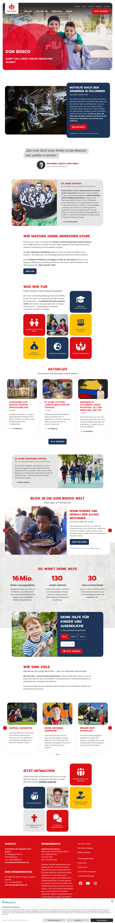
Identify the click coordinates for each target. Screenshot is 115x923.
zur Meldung (17, 429)
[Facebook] (80, 883)
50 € (73, 636)
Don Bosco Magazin (85, 848)
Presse (84, 6)
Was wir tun (41, 11)
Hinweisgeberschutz (86, 858)
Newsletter (99, 6)
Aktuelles (77, 6)
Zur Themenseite (70, 222)
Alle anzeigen (57, 441)
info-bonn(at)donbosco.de (16, 885)
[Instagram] (95, 883)
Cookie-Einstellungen (86, 876)
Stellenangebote (84, 852)
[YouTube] (87, 883)
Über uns (28, 11)
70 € (82, 636)
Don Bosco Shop (84, 844)
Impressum (82, 863)
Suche (108, 6)
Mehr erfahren (23, 482)
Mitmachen (57, 11)
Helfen (69, 11)
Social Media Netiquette (87, 871)
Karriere (91, 6)
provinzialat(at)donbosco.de (17, 862)
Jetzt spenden (101, 11)
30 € (64, 636)
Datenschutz (82, 867)
